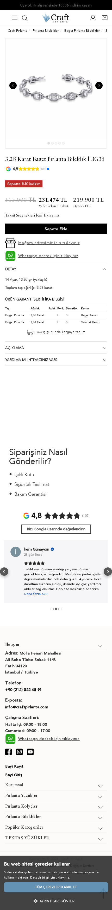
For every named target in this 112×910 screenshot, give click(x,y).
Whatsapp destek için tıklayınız (48, 255)
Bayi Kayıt (14, 766)
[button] (4, 571)
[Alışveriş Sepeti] (104, 19)
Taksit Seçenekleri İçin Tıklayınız (32, 215)
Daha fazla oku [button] (35, 594)
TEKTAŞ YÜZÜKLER (27, 838)
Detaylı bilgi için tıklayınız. (50, 877)
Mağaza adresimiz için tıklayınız (49, 242)
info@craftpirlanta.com (26, 707)
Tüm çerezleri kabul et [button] (56, 887)
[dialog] (56, 883)
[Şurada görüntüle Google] (15, 552)
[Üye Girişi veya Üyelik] (93, 19)
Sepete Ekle (56, 228)
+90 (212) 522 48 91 (23, 689)
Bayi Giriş (13, 774)
